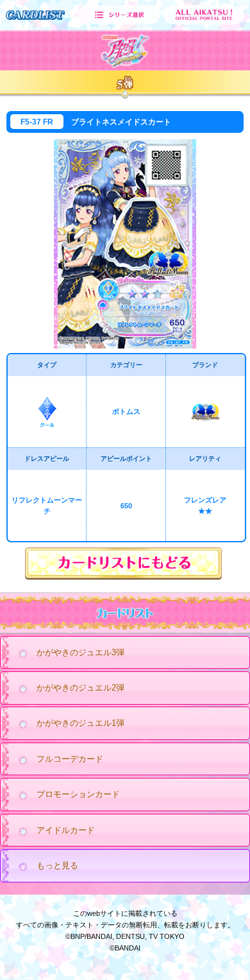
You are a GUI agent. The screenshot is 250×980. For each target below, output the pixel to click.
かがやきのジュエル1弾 (80, 723)
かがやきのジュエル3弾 (80, 652)
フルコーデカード (70, 759)
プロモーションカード (78, 794)
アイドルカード (66, 830)
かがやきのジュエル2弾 (80, 687)
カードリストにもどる (125, 563)
